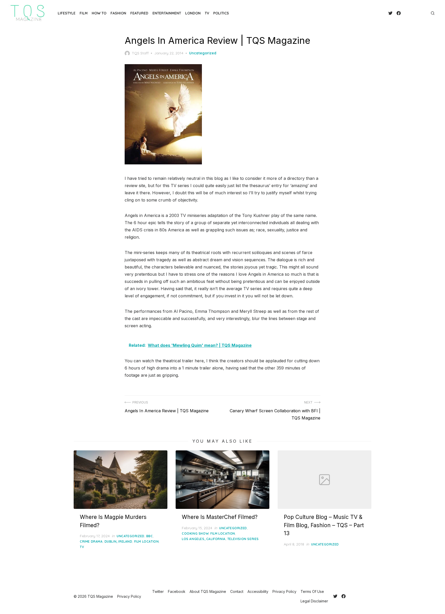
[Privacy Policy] (417, 13)
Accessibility (257, 591)
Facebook (176, 591)
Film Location (146, 541)
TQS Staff (140, 53)
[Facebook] (399, 13)
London (193, 13)
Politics (221, 13)
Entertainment (166, 13)
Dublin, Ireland (118, 541)
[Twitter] (390, 13)
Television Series (243, 539)
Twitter (158, 591)
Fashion (118, 13)
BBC (149, 536)
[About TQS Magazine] (405, 13)
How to (99, 13)
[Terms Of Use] (421, 13)
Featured (139, 13)
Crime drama (91, 541)
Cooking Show (195, 533)
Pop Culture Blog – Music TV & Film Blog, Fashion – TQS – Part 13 (324, 525)
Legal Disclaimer (314, 601)
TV (207, 13)
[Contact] (409, 13)
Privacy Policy (284, 591)
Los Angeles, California (204, 539)
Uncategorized (202, 53)
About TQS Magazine (208, 591)
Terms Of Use (312, 591)
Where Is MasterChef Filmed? (220, 517)
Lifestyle (66, 13)
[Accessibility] (413, 13)
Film (84, 13)
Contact (236, 591)
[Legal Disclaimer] (425, 13)
